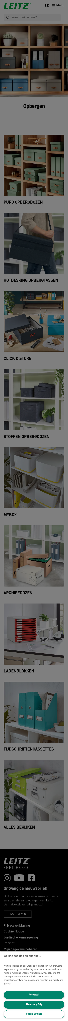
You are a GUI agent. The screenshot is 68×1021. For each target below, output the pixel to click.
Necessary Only (34, 1004)
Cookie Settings (34, 1014)
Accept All (34, 995)
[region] (34, 986)
